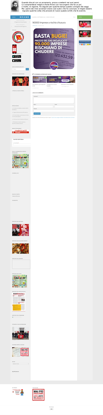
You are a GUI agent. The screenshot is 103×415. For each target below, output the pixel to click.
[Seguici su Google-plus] (28, 17)
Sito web (35, 108)
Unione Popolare (50, 17)
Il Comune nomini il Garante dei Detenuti (20, 119)
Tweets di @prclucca (16, 196)
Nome (35, 104)
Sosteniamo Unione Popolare (67, 84)
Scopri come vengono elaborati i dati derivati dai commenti (63, 117)
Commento (36, 96)
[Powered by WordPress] (16, 412)
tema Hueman (25, 412)
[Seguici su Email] (20, 17)
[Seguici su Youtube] (26, 17)
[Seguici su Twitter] (24, 17)
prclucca (35, 25)
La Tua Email (16, 143)
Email (56, 104)
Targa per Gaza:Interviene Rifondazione (20, 112)
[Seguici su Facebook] (22, 17)
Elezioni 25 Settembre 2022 (38, 17)
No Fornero (14, 13)
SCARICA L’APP (19, 53)
